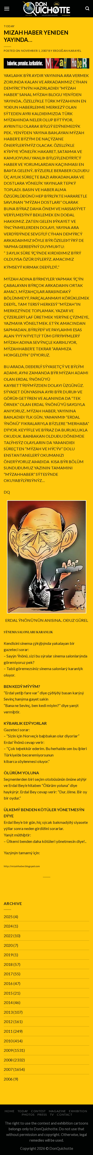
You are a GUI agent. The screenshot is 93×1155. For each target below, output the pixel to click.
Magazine (57, 1111)
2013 (8, 1012)
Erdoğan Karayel (67, 50)
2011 (8, 1031)
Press (42, 1114)
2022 (8, 935)
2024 (8, 926)
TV (52, 1114)
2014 (8, 1002)
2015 (8, 993)
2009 (8, 1050)
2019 (8, 954)
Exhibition (78, 1111)
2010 (8, 1040)
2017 (8, 973)
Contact (64, 1114)
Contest (38, 1111)
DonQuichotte (61, 1148)
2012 (8, 1021)
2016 (8, 983)
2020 (8, 945)
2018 (8, 964)
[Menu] (7, 8)
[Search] (87, 8)
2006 (8, 1079)
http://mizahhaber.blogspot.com (22, 866)
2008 (8, 1059)
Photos (28, 1114)
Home (9, 1111)
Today (9, 26)
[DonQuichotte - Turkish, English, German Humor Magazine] (46, 8)
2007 (8, 1069)
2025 (8, 916)
